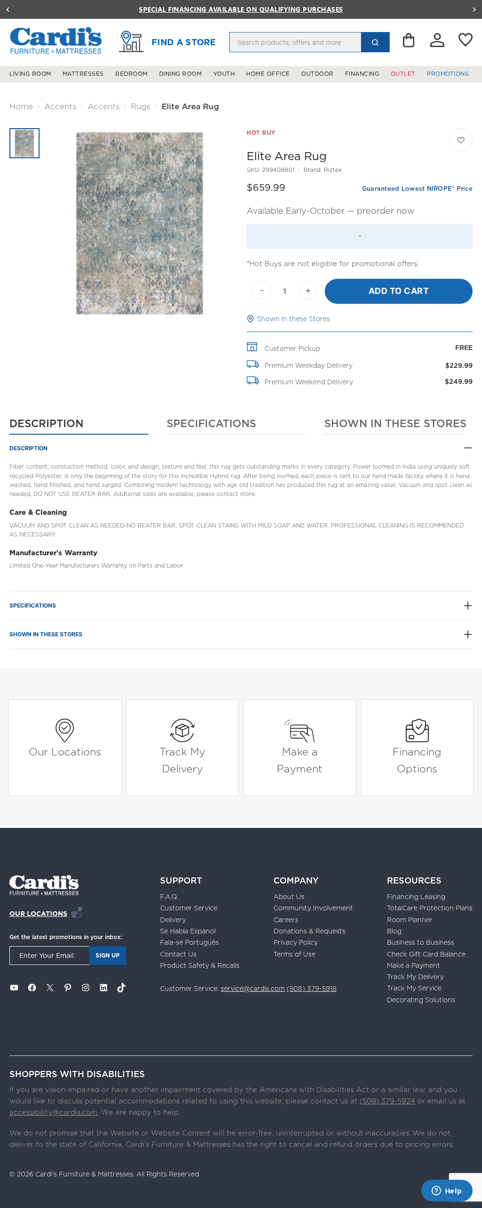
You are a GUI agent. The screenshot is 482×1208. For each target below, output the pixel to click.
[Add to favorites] (461, 140)
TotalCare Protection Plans (430, 908)
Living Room (30, 74)
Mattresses (83, 74)
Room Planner (410, 919)
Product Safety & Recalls (200, 965)
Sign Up (108, 955)
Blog (394, 931)
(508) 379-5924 (387, 1101)
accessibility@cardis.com (53, 1112)
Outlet (403, 74)
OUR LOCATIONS (38, 913)
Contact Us (178, 954)
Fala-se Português (189, 942)
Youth (224, 74)
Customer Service (188, 908)
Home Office (268, 74)
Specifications (211, 423)
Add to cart (399, 291)
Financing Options (417, 759)
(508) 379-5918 (312, 988)
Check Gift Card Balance (426, 954)
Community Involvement (313, 908)
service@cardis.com (253, 988)
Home (21, 106)
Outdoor (317, 74)
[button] (7, 9)
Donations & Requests (309, 931)
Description (46, 423)
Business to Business (420, 942)
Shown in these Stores (293, 319)
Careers (285, 919)
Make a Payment (299, 759)
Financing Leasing (416, 896)
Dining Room (180, 74)
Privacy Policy (295, 942)
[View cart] (409, 42)
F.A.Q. (169, 896)
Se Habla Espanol (188, 931)
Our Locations (65, 751)
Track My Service (414, 988)
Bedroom (131, 74)
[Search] (375, 42)
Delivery (173, 919)
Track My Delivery (182, 759)
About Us (289, 896)
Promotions (448, 74)
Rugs (140, 106)
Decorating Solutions (421, 1000)
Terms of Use (294, 954)
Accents (60, 106)
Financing (362, 74)
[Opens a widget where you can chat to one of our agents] (447, 1191)
